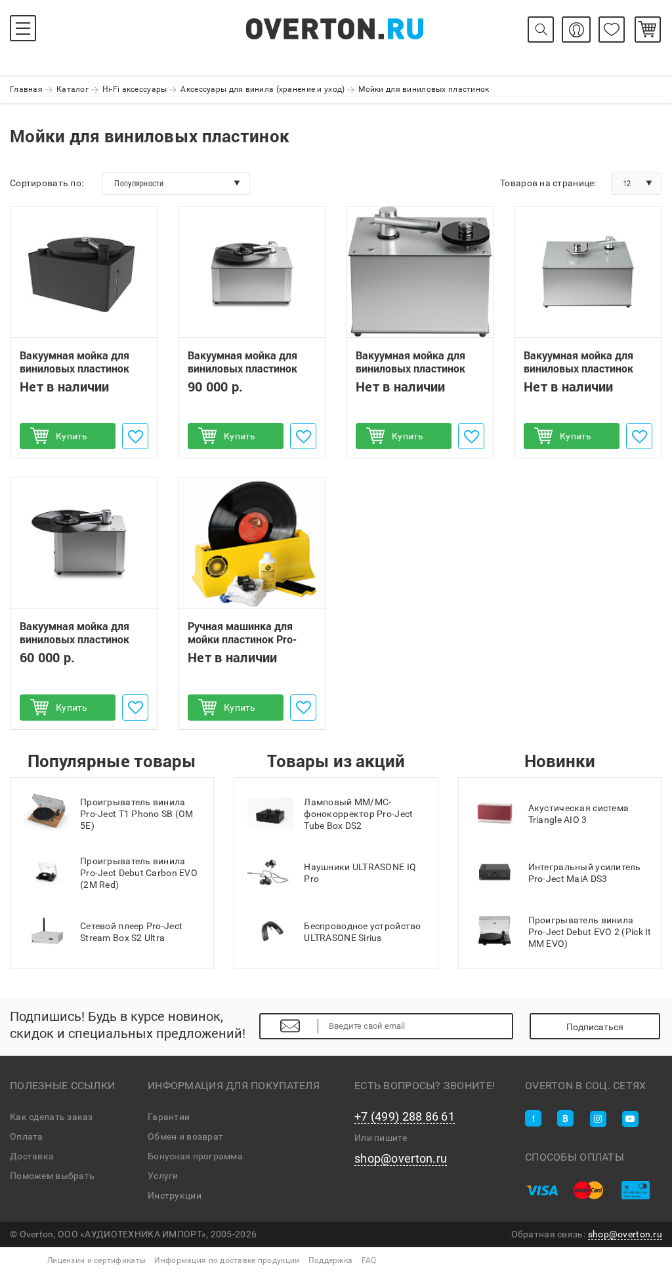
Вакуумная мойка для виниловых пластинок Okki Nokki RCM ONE (74, 368)
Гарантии (169, 1116)
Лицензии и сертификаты (96, 1260)
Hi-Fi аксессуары (134, 89)
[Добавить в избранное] (135, 436)
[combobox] (176, 183)
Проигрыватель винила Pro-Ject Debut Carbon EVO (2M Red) (139, 873)
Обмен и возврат (185, 1136)
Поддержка (330, 1260)
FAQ (369, 1260)
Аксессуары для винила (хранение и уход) (262, 89)
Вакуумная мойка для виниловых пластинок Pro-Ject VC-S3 (242, 368)
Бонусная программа (195, 1156)
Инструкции (174, 1195)
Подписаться (594, 1027)
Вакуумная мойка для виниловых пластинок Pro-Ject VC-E (410, 368)
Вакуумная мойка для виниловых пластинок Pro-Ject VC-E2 (74, 639)
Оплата (26, 1136)
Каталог (72, 89)
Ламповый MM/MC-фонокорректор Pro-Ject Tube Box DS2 (358, 814)
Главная (26, 89)
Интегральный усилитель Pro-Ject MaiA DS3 (584, 873)
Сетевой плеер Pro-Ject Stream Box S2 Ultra (131, 932)
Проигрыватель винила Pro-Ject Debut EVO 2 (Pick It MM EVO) (590, 932)
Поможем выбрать (52, 1175)
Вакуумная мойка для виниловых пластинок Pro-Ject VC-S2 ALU (578, 368)
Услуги (163, 1175)
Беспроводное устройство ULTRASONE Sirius (362, 932)
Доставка (32, 1156)
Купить (72, 436)
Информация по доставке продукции (226, 1260)
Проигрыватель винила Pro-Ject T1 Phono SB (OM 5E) (137, 814)
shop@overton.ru (400, 1158)
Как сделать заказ (51, 1116)
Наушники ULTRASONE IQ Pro (360, 873)
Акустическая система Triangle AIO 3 (578, 814)
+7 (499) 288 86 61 (404, 1116)
